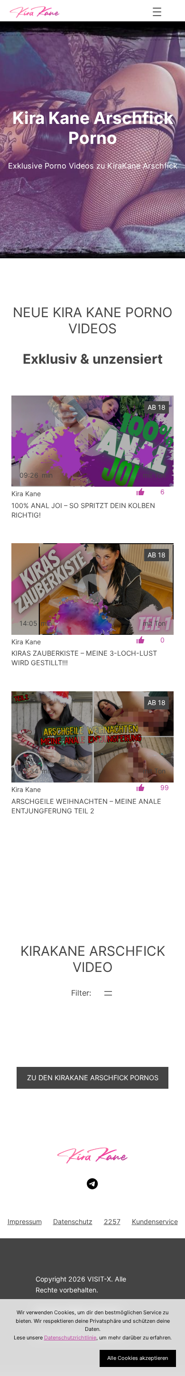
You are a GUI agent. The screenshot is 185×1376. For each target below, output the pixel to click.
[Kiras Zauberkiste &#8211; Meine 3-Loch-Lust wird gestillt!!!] (92, 588)
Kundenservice (155, 1221)
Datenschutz (72, 1221)
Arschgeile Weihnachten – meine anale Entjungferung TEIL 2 (86, 806)
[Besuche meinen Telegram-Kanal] (92, 1184)
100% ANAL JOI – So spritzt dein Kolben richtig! (83, 510)
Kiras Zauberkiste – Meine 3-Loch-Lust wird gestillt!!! (84, 658)
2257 (112, 1221)
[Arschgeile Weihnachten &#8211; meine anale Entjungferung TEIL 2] (92, 736)
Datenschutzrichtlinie (70, 1337)
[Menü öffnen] (157, 12)
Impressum (25, 1221)
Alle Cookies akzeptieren (137, 1358)
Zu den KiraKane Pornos (92, 1078)
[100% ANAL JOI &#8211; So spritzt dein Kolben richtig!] (92, 441)
